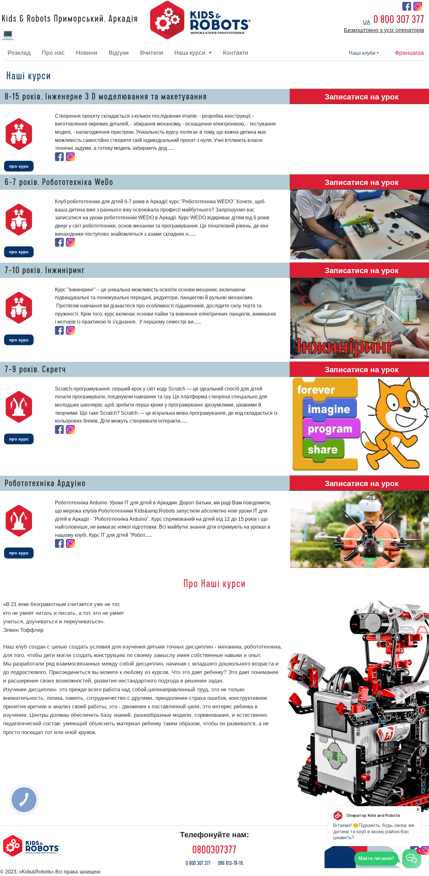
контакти (235, 52)
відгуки (119, 52)
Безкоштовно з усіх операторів (384, 30)
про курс (19, 166)
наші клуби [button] (362, 53)
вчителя (151, 52)
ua (366, 22)
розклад (19, 52)
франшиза (409, 52)
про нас (53, 52)
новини (86, 52)
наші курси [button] (190, 52)
